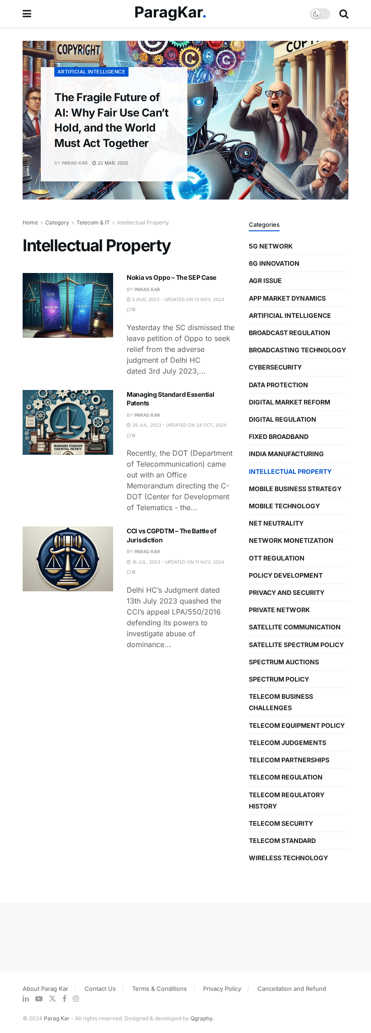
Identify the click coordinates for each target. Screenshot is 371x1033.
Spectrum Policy (279, 679)
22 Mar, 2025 (112, 163)
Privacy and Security (286, 592)
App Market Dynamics (287, 298)
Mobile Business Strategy (295, 488)
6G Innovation (274, 263)
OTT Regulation (276, 558)
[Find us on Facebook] (64, 999)
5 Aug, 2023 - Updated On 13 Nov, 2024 (177, 299)
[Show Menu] (27, 13)
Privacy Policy (222, 988)
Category (57, 222)
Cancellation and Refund (291, 988)
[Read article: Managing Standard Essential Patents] (68, 422)
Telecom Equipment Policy (297, 725)
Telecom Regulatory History (286, 800)
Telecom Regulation (286, 777)
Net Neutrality (276, 523)
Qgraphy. (202, 1018)
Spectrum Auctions (284, 662)
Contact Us (100, 988)
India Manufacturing (286, 454)
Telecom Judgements (287, 742)
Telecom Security (281, 823)
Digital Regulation (282, 419)
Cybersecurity (275, 367)
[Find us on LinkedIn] (26, 999)
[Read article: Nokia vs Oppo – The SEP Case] (68, 305)
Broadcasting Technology (297, 350)
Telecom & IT (93, 222)
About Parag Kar (45, 988)
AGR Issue (265, 280)
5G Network (271, 246)
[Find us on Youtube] (39, 999)
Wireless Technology (288, 858)
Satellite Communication (295, 627)
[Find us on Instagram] (76, 999)
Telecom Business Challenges (281, 701)
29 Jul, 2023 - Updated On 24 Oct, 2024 (178, 425)
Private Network (279, 610)
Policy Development (286, 575)
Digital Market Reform (289, 402)
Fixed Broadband (279, 436)
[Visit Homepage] (170, 13)
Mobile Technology (284, 506)
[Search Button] (343, 13)
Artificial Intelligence (91, 71)
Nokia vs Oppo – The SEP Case (171, 277)
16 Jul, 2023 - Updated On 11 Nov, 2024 (177, 562)
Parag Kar (75, 163)
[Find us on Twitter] (52, 999)
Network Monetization (291, 540)
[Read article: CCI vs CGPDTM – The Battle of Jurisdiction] (68, 558)
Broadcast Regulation (289, 332)
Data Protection (278, 385)
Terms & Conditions (159, 988)
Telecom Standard (282, 840)
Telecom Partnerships (289, 760)
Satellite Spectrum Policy (296, 644)
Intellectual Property (143, 222)
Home (30, 222)
